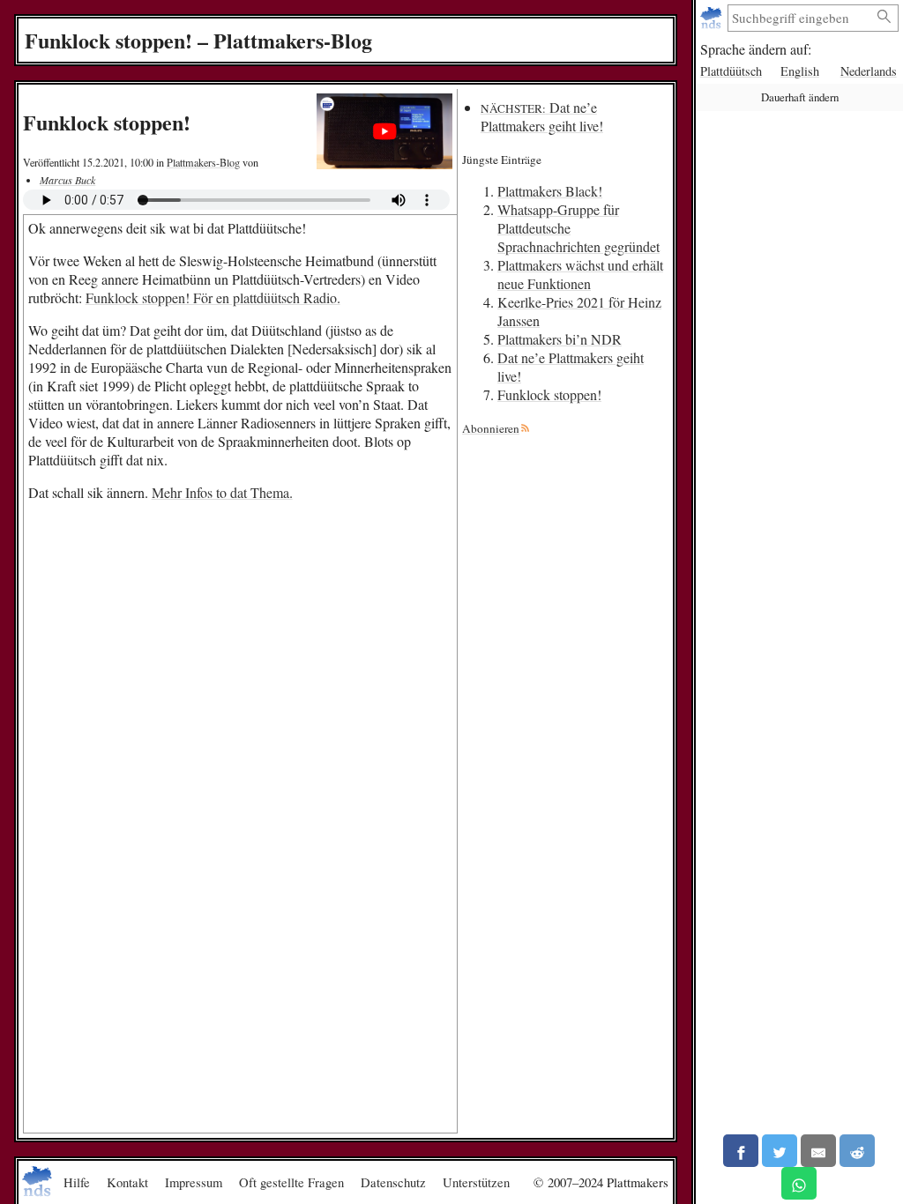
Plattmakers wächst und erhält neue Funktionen (580, 274)
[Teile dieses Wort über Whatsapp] (799, 1183)
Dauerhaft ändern (800, 97)
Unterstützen (476, 1182)
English (799, 71)
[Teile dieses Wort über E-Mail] (818, 1150)
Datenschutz (393, 1182)
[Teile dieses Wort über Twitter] (779, 1150)
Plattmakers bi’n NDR (559, 339)
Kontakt (127, 1182)
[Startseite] (713, 18)
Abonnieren (490, 428)
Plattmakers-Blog (203, 162)
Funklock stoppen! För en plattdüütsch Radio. (213, 297)
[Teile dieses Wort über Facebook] (740, 1150)
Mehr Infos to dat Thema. (222, 492)
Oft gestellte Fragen (291, 1182)
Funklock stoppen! (549, 394)
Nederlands (868, 71)
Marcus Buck (67, 180)
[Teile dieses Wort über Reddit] (857, 1150)
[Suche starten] (884, 17)
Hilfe (76, 1182)
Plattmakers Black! (549, 191)
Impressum (193, 1182)
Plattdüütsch (731, 71)
